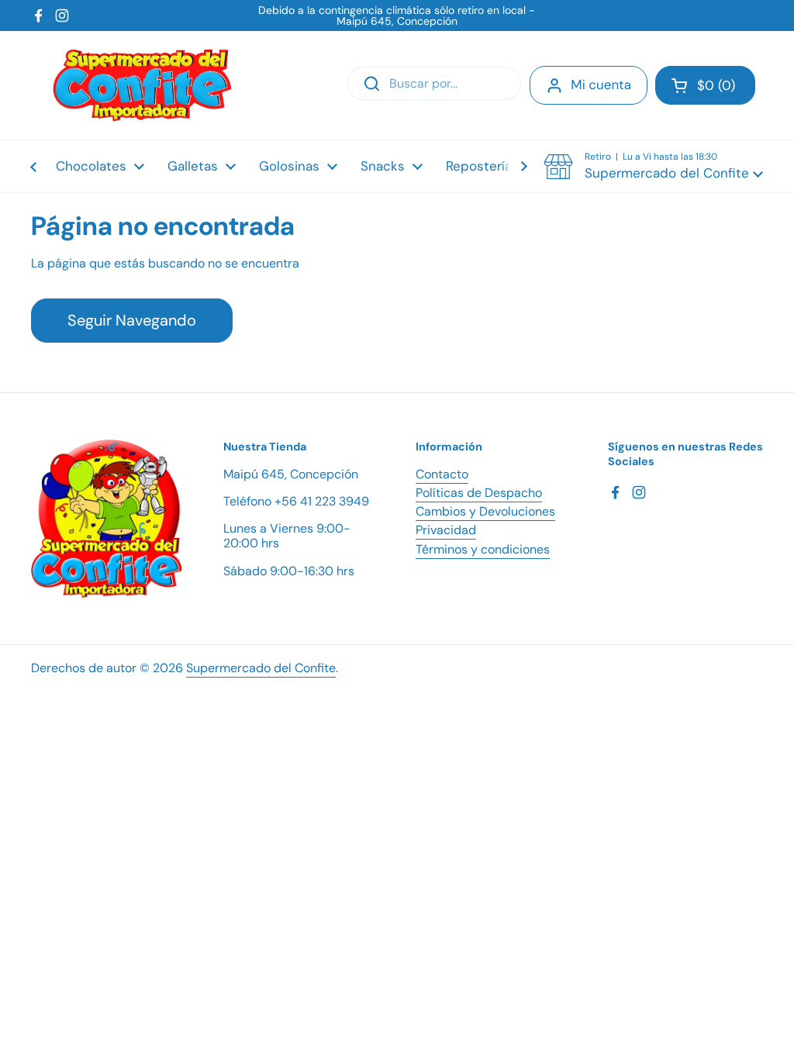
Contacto (442, 474)
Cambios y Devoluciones (485, 511)
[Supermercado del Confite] (142, 85)
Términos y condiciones (483, 549)
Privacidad (446, 530)
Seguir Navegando (131, 320)
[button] (705, 85)
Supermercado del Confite (261, 668)
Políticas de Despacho (479, 493)
